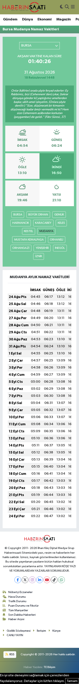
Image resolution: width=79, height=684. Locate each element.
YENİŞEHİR (42, 247)
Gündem (10, 19)
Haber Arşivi (16, 619)
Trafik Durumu (17, 601)
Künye (56, 630)
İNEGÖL (60, 247)
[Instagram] (32, 579)
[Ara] (67, 7)
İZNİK (38, 256)
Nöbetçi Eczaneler (20, 592)
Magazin (63, 19)
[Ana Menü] (73, 7)
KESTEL (28, 231)
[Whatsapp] (61, 579)
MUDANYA (46, 231)
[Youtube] (47, 579)
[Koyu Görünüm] (61, 7)
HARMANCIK (20, 222)
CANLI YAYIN (15, 635)
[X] (25, 579)
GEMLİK (59, 214)
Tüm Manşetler (18, 610)
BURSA (17, 214)
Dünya (27, 19)
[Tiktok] (54, 579)
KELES (61, 222)
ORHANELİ (56, 239)
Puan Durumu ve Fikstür (23, 605)
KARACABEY (43, 222)
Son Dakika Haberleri (22, 614)
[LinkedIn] (39, 579)
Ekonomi (44, 19)
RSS (11, 654)
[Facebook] (17, 579)
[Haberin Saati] (24, 7)
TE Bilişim (49, 667)
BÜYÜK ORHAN (38, 214)
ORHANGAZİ (20, 247)
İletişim (41, 630)
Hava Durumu (17, 596)
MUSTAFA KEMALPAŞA (29, 239)
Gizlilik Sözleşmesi (19, 630)
